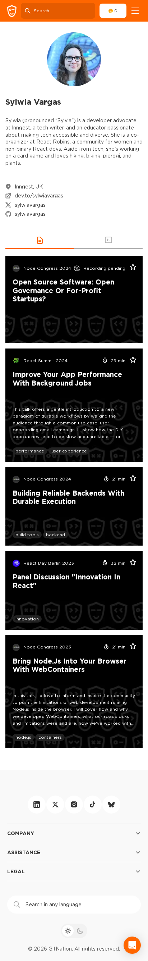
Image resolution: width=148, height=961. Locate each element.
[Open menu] (135, 11)
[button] (39, 240)
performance (29, 450)
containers (50, 737)
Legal (16, 871)
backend (55, 534)
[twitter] (55, 805)
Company (20, 833)
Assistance (23, 852)
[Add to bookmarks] (130, 268)
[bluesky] (111, 805)
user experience (69, 450)
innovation (27, 618)
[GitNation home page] (12, 11)
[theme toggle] (74, 931)
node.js (23, 737)
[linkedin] (37, 805)
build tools (27, 534)
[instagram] (74, 805)
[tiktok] (93, 805)
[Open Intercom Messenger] (132, 945)
